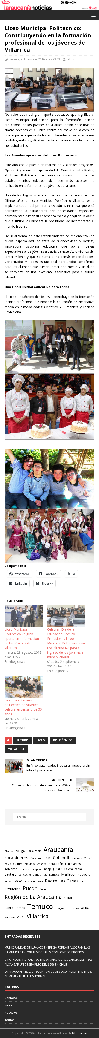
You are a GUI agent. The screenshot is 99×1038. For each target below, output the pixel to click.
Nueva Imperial (33, 881)
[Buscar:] (49, 817)
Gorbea (24, 869)
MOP (18, 881)
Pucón (30, 888)
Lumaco (54, 874)
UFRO (85, 907)
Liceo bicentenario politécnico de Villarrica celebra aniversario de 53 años (23, 707)
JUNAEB (57, 869)
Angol (21, 850)
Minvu (8, 881)
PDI (83, 881)
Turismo (73, 908)
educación (56, 864)
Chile (47, 858)
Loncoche (25, 874)
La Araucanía (73, 869)
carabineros (16, 857)
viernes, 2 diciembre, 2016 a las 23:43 (34, 59)
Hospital (36, 869)
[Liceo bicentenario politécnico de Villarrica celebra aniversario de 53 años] (24, 687)
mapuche (83, 874)
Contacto (11, 998)
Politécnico (63, 740)
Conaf (87, 858)
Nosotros (11, 1012)
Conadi (77, 858)
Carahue (36, 858)
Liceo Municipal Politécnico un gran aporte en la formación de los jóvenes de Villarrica (22, 638)
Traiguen (60, 908)
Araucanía (58, 849)
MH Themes (79, 1033)
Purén (43, 889)
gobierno (11, 869)
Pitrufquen (13, 889)
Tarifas (10, 1020)
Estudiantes (73, 864)
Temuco (40, 906)
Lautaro (11, 874)
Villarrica (16, 749)
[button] (92, 15)
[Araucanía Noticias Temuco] (49, 8)
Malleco (68, 874)
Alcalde (9, 851)
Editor (71, 59)
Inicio (8, 1005)
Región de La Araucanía (33, 896)
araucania (35, 851)
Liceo (41, 740)
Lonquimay (40, 874)
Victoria (10, 917)
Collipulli (61, 857)
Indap (47, 869)
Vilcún (21, 917)
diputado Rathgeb (36, 863)
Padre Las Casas (62, 881)
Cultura (18, 863)
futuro (22, 740)
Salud (68, 898)
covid (8, 863)
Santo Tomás (15, 907)
